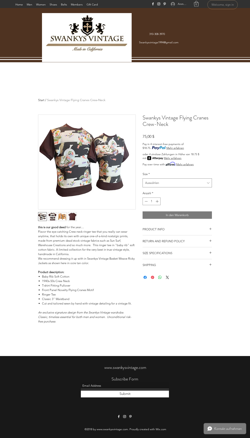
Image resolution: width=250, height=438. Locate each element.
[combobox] (177, 182)
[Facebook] (153, 4)
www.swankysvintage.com (125, 367)
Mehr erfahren (175, 148)
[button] (196, 4)
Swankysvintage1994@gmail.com (159, 42)
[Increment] (157, 201)
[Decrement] (145, 201)
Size (146, 174)
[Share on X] (167, 277)
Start (41, 100)
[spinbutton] (151, 201)
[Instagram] (159, 4)
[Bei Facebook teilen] (145, 277)
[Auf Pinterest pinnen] (152, 277)
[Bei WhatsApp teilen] (160, 277)
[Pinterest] (165, 4)
